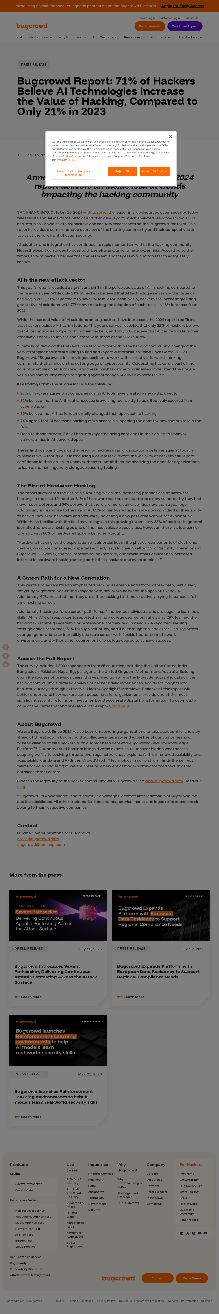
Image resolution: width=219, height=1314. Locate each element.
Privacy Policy (66, 159)
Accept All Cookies (155, 171)
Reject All (122, 171)
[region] (111, 159)
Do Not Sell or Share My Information (73, 173)
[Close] (170, 136)
